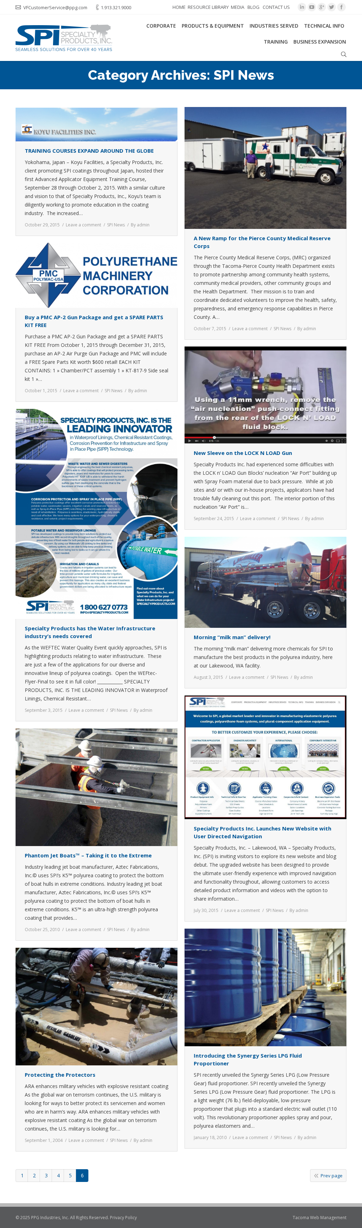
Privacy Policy (123, 1218)
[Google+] (321, 7)
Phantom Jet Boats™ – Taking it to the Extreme (88, 855)
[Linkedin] (302, 7)
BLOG (253, 7)
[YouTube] (312, 7)
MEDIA (237, 7)
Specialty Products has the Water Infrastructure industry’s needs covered (90, 632)
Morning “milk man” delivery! (232, 637)
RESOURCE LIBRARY (208, 7)
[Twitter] (331, 7)
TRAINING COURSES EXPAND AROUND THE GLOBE (89, 150)
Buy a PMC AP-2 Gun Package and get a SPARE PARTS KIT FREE (94, 321)
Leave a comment (83, 225)
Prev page (332, 1175)
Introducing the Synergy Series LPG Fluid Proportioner (248, 1059)
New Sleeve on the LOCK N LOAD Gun (243, 452)
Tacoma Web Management (319, 1218)
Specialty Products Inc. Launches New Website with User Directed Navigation (262, 832)
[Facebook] (341, 7)
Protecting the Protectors (60, 1074)
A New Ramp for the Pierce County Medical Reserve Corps (262, 242)
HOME (179, 7)
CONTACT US (276, 7)
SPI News (116, 225)
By (140, 225)
